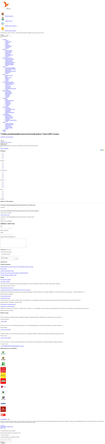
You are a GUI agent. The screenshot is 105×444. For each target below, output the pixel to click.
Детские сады (8, 125)
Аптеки (7, 40)
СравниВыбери (3, 419)
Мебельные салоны (9, 63)
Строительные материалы (10, 88)
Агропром (7, 119)
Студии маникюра (9, 54)
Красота (4, 49)
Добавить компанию (9, 16)
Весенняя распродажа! (5, 298)
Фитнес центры (8, 51)
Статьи (4, 129)
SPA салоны (7, 55)
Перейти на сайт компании (6, 142)
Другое (6, 48)
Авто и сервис (6, 107)
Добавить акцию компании (10, 30)
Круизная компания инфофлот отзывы (8, 274)
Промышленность (6, 114)
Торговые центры (9, 61)
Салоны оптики (8, 46)
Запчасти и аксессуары (10, 109)
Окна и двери (8, 86)
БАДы (6, 43)
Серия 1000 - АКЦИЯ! (5, 281)
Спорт (4, 74)
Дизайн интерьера (9, 84)
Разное (4, 130)
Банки (6, 99)
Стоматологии (8, 41)
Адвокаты (7, 104)
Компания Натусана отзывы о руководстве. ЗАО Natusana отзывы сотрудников (16, 266)
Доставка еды (8, 91)
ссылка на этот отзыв (4, 214)
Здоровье (5, 39)
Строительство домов (9, 83)
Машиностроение (9, 117)
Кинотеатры (7, 72)
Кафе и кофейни (8, 92)
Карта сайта (2, 427)
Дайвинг (7, 79)
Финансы (5, 98)
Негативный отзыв (6, 254)
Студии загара (8, 52)
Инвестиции (8, 101)
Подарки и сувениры (9, 59)
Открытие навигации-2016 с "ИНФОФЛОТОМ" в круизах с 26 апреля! (15, 289)
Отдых (4, 66)
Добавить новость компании (11, 25)
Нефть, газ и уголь (9, 116)
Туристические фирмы (10, 67)
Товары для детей (9, 127)
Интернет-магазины (9, 64)
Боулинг (7, 78)
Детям (4, 122)
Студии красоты (8, 50)
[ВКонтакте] (101, 150)
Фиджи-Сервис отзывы (6, 329)
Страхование (8, 103)
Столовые (7, 96)
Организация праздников (10, 68)
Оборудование (8, 115)
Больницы (7, 44)
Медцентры (7, 47)
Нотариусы (7, 102)
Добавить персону (8, 20)
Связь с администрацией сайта (6, 426)
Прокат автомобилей (9, 112)
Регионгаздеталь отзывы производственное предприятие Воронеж (14, 272)
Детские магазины (9, 123)
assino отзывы (4, 321)
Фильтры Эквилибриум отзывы (7, 270)
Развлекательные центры (10, 71)
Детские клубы (8, 126)
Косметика (7, 53)
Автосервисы (8, 110)
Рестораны (7, 95)
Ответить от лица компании (6, 221)
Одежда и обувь (8, 60)
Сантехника (7, 87)
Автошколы (7, 111)
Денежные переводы (9, 100)
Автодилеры (8, 108)
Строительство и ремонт (8, 81)
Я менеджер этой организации (6, 136)
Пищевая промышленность (11, 120)
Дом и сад (7, 85)
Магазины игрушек (9, 124)
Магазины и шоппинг (7, 58)
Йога (6, 76)
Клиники (7, 42)
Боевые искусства (9, 75)
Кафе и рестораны (6, 90)
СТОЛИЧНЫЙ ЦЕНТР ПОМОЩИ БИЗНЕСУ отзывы (12, 346)
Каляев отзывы (3, 268)
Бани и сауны (8, 70)
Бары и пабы (8, 93)
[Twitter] (102, 150)
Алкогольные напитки (10, 62)
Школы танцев (8, 77)
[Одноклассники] (103, 150)
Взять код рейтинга (4, 148)
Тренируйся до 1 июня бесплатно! (7, 306)
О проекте (2, 425)
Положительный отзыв (7, 251)
